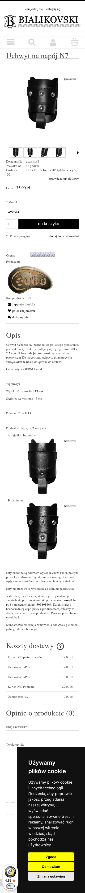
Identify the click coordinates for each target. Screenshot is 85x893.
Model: (12, 202)
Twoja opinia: (15, 744)
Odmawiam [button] (51, 867)
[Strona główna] (42, 21)
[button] (10, 42)
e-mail (68, 600)
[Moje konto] (53, 42)
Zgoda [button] (51, 857)
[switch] (10, 886)
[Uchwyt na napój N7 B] (15, 152)
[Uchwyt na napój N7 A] (30, 152)
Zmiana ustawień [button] (51, 876)
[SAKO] (30, 279)
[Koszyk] (74, 42)
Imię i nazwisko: (17, 727)
